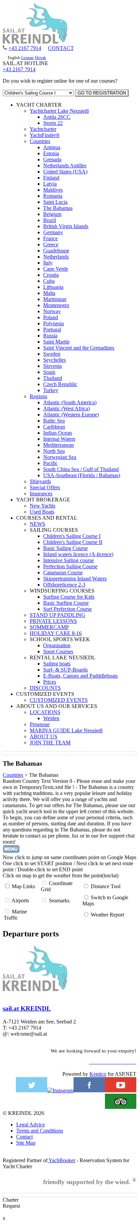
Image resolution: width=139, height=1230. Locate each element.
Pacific (50, 463)
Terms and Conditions (39, 1130)
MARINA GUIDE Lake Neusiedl (66, 730)
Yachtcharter (43, 129)
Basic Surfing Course (66, 603)
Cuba (49, 281)
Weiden (51, 718)
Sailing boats (57, 663)
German (27, 57)
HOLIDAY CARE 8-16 (56, 633)
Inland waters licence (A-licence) (78, 554)
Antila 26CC (57, 117)
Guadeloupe (56, 250)
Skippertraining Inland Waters (75, 578)
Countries (40, 141)
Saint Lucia (55, 202)
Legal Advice (30, 1124)
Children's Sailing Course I (72, 536)
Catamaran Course (63, 572)
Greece (50, 244)
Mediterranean (58, 445)
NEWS (37, 524)
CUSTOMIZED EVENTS (59, 700)
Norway (52, 311)
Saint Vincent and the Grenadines (78, 348)
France (50, 238)
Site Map (25, 1143)
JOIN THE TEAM (50, 742)
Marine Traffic (15, 915)
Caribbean (54, 427)
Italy (48, 263)
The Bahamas (58, 208)
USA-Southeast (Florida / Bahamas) (81, 475)
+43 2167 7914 (24, 48)
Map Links (23, 886)
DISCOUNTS (45, 688)
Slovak (40, 57)
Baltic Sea (54, 420)
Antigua (51, 147)
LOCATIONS (45, 712)
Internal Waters (59, 439)
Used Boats (42, 512)
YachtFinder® (45, 135)
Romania (52, 196)
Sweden (51, 354)
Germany (53, 232)
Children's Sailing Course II (72, 542)
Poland (50, 317)
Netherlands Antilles (64, 165)
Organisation (57, 645)
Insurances (41, 493)
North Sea (54, 451)
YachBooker (61, 1160)
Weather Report (107, 915)
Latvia (50, 184)
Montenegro (56, 305)
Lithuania (53, 287)
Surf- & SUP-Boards (65, 670)
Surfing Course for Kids (68, 597)
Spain (49, 372)
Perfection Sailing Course (70, 566)
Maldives (53, 190)
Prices (49, 682)
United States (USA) (65, 171)
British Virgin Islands (65, 226)
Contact (24, 1137)
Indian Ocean (57, 433)
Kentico (97, 1074)
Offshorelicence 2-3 (64, 584)
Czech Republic (60, 384)
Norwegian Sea (59, 457)
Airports (20, 900)
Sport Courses (58, 651)
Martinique (54, 299)
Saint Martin (56, 342)
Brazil (49, 220)
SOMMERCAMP (49, 627)
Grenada (52, 159)
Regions (38, 396)
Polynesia (53, 323)
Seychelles (54, 360)
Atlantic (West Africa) (66, 408)
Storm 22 (53, 123)
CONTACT (61, 48)
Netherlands (56, 256)
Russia (50, 335)
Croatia (51, 275)
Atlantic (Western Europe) (71, 414)
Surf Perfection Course (67, 609)
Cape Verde (55, 269)
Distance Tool (105, 886)
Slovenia (52, 366)
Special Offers (45, 487)
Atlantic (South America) (69, 402)
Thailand (52, 378)
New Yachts (42, 506)
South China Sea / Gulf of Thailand (81, 469)
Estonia (51, 153)
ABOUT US (43, 736)
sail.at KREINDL (27, 1008)
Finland (51, 178)
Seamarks (59, 900)
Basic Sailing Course (65, 548)
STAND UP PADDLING (57, 615)
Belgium (52, 214)
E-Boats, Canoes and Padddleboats (80, 676)
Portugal (52, 329)
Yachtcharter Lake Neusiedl (59, 111)
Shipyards (40, 481)
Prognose (40, 724)
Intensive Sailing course (68, 560)
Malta (49, 293)
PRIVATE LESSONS (53, 621)
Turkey (50, 390)
